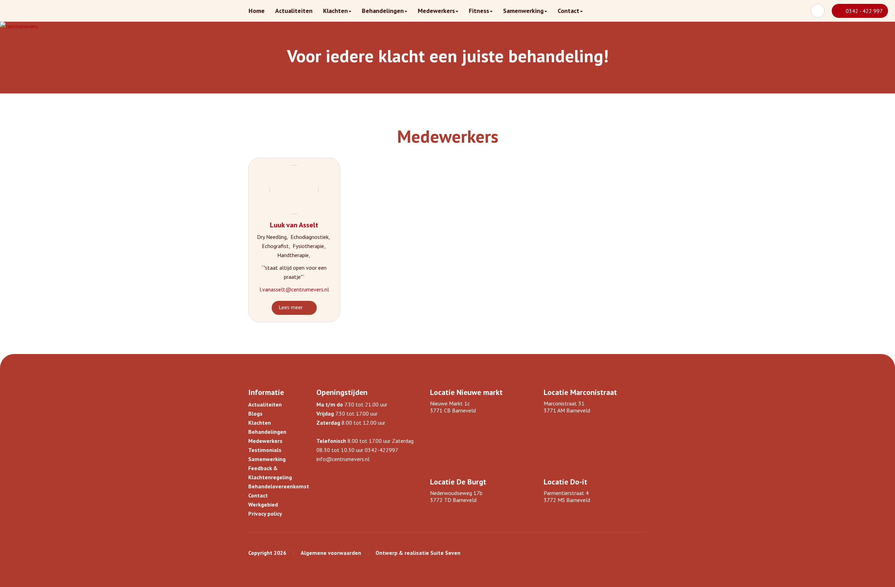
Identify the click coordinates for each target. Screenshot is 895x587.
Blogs (255, 413)
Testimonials (264, 449)
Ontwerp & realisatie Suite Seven (417, 552)
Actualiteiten (294, 11)
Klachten (335, 11)
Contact (568, 11)
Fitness (479, 11)
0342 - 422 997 (864, 10)
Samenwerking (523, 11)
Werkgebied (263, 504)
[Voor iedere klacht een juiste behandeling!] (19, 26)
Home (257, 11)
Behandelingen (383, 11)
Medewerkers (436, 11)
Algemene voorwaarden (331, 552)
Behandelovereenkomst (278, 486)
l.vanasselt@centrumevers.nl (294, 289)
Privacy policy (265, 513)
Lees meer (291, 307)
